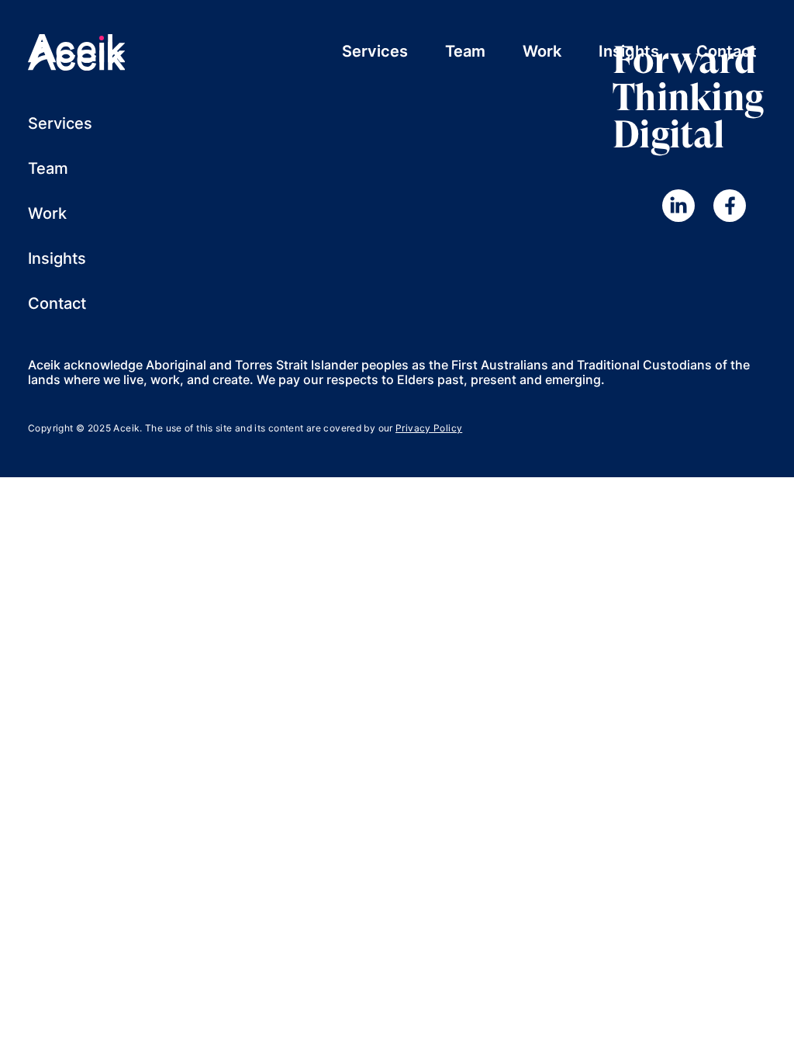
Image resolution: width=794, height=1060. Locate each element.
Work (542, 51)
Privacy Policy (428, 428)
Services (375, 51)
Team (465, 51)
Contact (726, 51)
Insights (629, 51)
